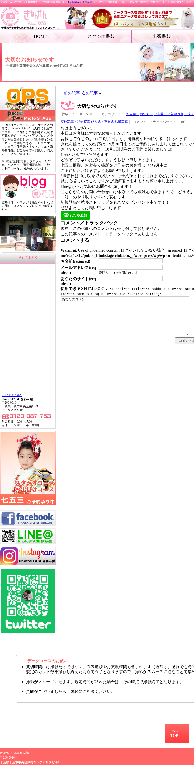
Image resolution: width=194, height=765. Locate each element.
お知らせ (146, 114)
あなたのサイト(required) (78, 281)
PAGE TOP (175, 733)
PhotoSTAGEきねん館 (80, 2)
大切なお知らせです (97, 106)
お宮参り (132, 114)
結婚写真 (121, 122)
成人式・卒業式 (102, 122)
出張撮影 (162, 36)
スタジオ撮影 (101, 36)
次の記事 (90, 93)
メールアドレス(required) (78, 270)
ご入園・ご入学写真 (168, 114)
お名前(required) (75, 261)
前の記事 (72, 93)
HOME (40, 36)
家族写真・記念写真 (75, 122)
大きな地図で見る (12, 395)
